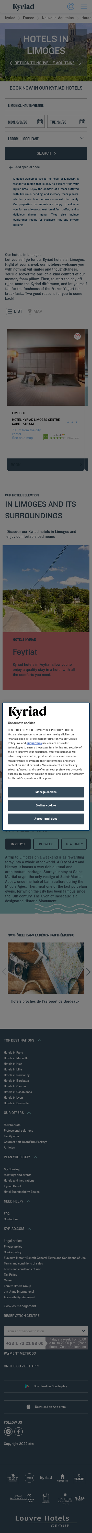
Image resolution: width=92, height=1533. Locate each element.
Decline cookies (46, 805)
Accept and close (45, 818)
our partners (34, 743)
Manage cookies (46, 792)
